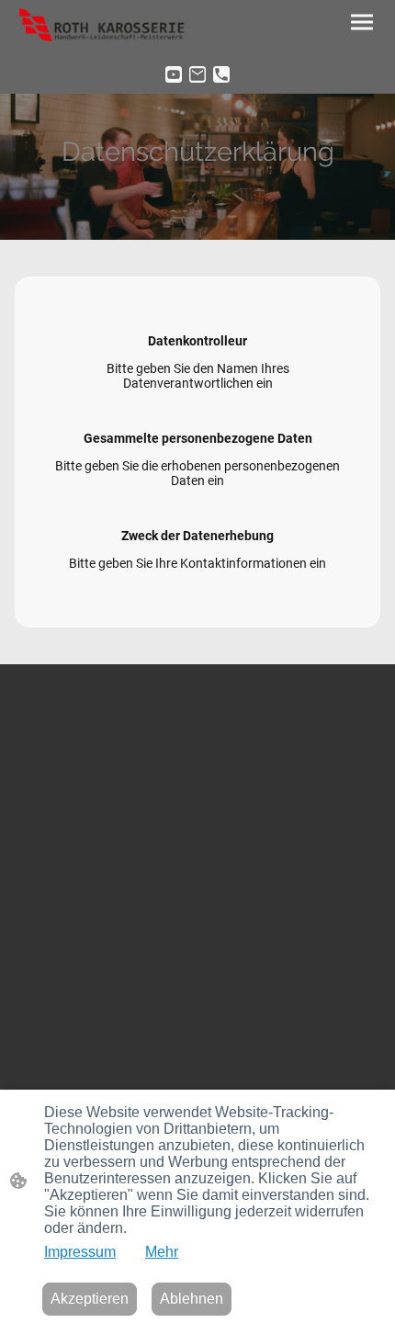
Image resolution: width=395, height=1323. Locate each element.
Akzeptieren (90, 1298)
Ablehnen (191, 1298)
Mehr (161, 1252)
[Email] (197, 74)
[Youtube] (173, 74)
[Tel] (221, 74)
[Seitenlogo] (106, 27)
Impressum (80, 1252)
